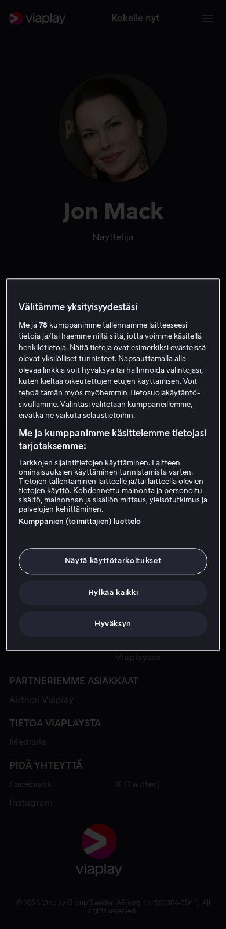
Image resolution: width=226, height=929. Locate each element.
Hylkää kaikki (113, 592)
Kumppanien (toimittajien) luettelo (80, 522)
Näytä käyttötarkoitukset (113, 561)
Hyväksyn (113, 623)
